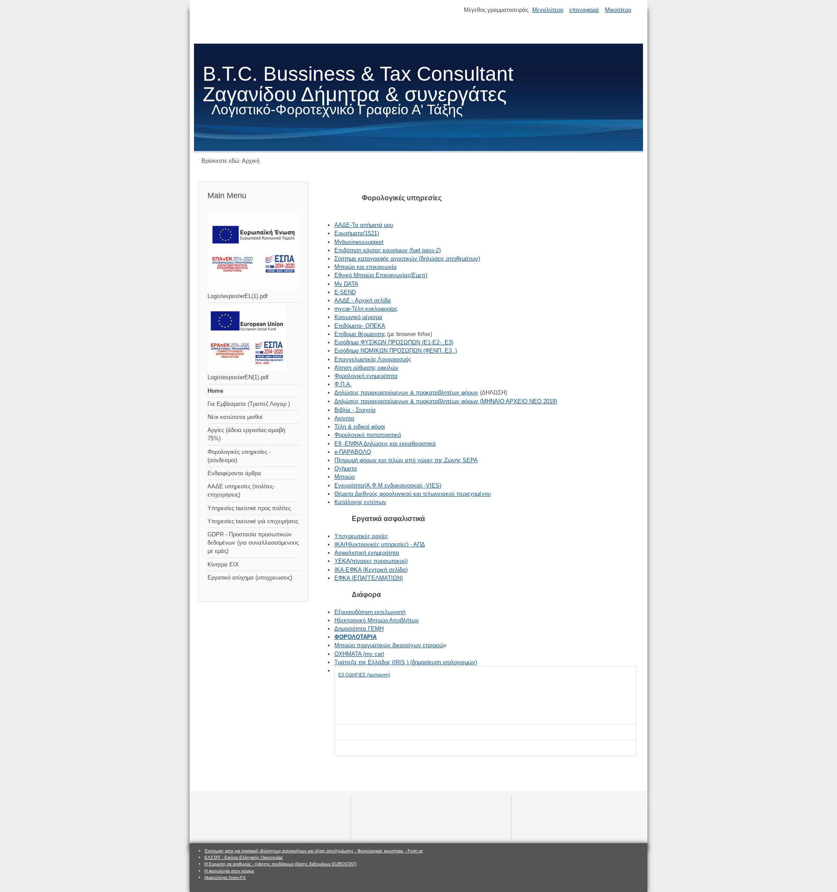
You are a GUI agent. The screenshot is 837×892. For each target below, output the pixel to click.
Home (215, 391)
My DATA (346, 284)
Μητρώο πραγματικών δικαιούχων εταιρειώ (389, 645)
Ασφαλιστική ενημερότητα (366, 552)
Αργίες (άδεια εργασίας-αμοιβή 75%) (246, 434)
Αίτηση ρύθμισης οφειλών (366, 367)
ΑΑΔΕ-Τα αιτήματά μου (363, 225)
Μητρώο (344, 476)
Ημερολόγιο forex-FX (225, 877)
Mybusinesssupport (359, 242)
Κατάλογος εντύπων (360, 502)
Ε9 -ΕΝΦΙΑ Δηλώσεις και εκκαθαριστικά (385, 443)
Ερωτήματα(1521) (356, 233)
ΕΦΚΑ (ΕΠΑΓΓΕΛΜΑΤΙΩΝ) (368, 578)
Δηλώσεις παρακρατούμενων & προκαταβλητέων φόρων (406, 392)
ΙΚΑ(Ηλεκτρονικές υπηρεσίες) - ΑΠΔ (379, 544)
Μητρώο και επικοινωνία (365, 267)
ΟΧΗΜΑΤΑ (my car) (359, 654)
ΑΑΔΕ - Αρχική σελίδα (362, 300)
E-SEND (345, 292)
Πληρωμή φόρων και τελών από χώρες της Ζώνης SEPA (406, 460)
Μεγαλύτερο (547, 10)
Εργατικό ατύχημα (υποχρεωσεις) (250, 577)
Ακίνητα (344, 418)
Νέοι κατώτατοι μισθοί (235, 417)
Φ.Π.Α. (343, 384)
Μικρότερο (618, 10)
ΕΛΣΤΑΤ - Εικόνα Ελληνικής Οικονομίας (243, 857)
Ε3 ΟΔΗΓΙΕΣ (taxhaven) (364, 674)
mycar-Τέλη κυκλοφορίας (366, 308)
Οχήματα (345, 468)
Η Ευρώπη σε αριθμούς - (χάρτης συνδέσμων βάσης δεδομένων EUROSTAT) (280, 863)
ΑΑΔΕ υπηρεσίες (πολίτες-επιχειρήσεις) (241, 490)
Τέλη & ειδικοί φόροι (359, 426)
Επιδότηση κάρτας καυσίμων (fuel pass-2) (387, 250)
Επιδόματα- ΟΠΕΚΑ (359, 325)
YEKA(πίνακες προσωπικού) (371, 561)
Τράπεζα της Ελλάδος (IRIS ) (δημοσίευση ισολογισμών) (405, 662)
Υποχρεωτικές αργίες (361, 536)
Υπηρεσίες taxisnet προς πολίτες (249, 508)
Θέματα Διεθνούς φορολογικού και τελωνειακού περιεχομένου (412, 494)
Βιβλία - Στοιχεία (355, 410)
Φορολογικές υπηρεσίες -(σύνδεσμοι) (239, 456)
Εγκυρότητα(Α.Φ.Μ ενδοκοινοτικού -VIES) (387, 485)
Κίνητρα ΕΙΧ (223, 564)
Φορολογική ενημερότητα (366, 376)
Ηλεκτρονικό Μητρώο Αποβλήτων (376, 620)
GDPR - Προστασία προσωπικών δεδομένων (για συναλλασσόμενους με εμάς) (253, 542)
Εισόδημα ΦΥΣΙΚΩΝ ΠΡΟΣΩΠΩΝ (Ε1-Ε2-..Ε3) (393, 342)
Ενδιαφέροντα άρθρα (234, 473)
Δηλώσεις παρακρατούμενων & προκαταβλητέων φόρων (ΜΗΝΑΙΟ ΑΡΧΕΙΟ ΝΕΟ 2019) (445, 401)
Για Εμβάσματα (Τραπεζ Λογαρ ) (249, 404)
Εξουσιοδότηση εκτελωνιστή (369, 612)
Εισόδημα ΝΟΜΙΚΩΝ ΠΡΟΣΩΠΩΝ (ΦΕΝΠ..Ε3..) (395, 350)
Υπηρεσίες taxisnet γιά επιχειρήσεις (253, 521)
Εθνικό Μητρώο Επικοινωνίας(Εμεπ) (380, 275)
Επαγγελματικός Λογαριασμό (371, 359)
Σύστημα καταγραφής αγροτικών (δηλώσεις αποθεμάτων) (407, 258)
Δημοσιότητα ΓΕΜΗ (359, 628)
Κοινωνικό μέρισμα (358, 317)
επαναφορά (584, 10)
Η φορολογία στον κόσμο (229, 870)
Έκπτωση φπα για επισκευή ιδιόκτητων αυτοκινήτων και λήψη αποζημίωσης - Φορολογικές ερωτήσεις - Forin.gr (313, 850)
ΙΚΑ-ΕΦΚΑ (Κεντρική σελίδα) (371, 569)
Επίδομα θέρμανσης (359, 334)
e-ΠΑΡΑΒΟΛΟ (352, 452)
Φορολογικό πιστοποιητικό (367, 435)
